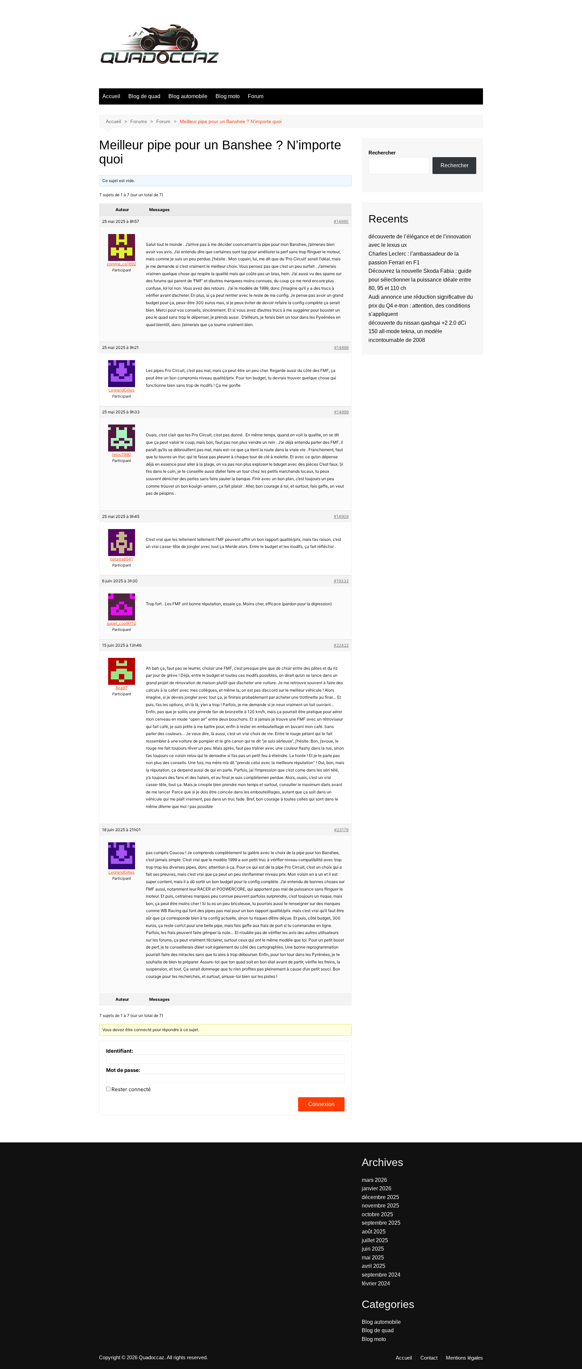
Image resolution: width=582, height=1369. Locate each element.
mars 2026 (374, 1180)
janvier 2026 (376, 1188)
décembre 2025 (380, 1197)
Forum (255, 96)
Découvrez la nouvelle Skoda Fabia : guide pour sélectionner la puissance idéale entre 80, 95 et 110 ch (420, 279)
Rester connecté (131, 1089)
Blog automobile (187, 96)
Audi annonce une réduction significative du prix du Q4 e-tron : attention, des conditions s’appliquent (420, 305)
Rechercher (382, 152)
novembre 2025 (380, 1205)
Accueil (111, 96)
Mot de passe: (123, 1070)
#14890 (341, 221)
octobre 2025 (377, 1214)
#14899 (341, 411)
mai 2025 (373, 1257)
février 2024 (376, 1283)
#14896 (341, 347)
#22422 (341, 645)
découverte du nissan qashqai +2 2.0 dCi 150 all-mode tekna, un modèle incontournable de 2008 (417, 331)
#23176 (341, 829)
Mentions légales (464, 1358)
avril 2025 (373, 1266)
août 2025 (374, 1231)
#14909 (341, 516)
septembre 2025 (381, 1223)
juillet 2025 (375, 1240)
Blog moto (228, 96)
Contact (429, 1358)
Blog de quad (144, 96)
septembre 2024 (381, 1275)
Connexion (321, 1104)
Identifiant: (119, 1051)
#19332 (341, 580)
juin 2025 (373, 1249)
